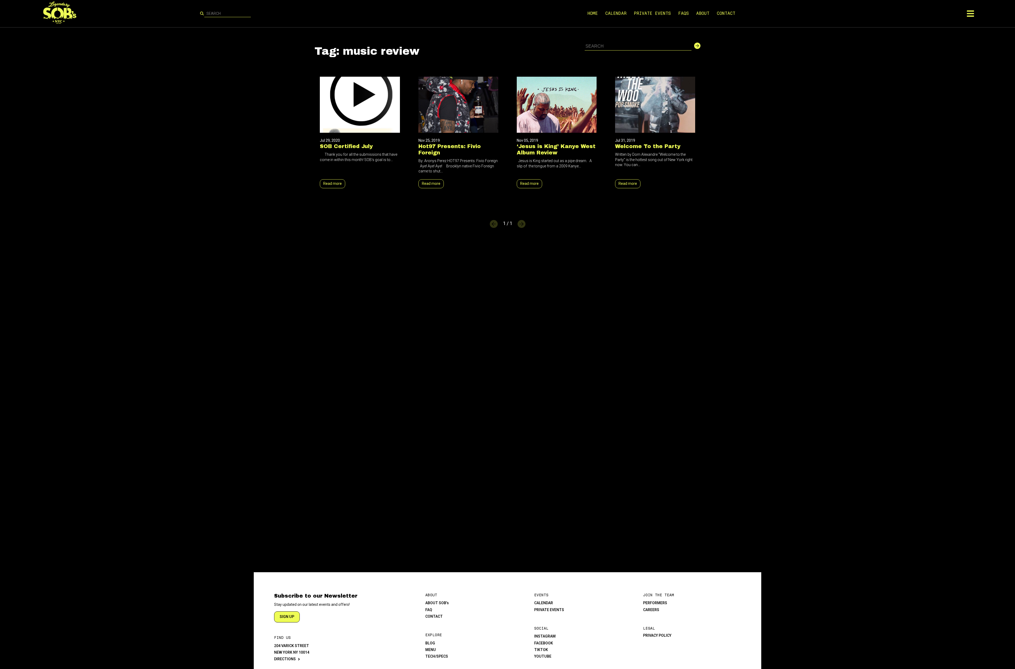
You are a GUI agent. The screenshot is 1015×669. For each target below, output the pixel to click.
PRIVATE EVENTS (652, 13)
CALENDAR (615, 13)
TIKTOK (541, 650)
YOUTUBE (542, 656)
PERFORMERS (655, 603)
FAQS (683, 13)
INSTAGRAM (545, 636)
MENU (430, 650)
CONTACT (726, 13)
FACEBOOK (543, 643)
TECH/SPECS (436, 656)
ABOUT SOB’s (437, 603)
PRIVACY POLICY (657, 635)
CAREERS (651, 610)
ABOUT (702, 13)
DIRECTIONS (285, 659)
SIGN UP (287, 617)
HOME (592, 13)
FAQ (428, 610)
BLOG (430, 643)
